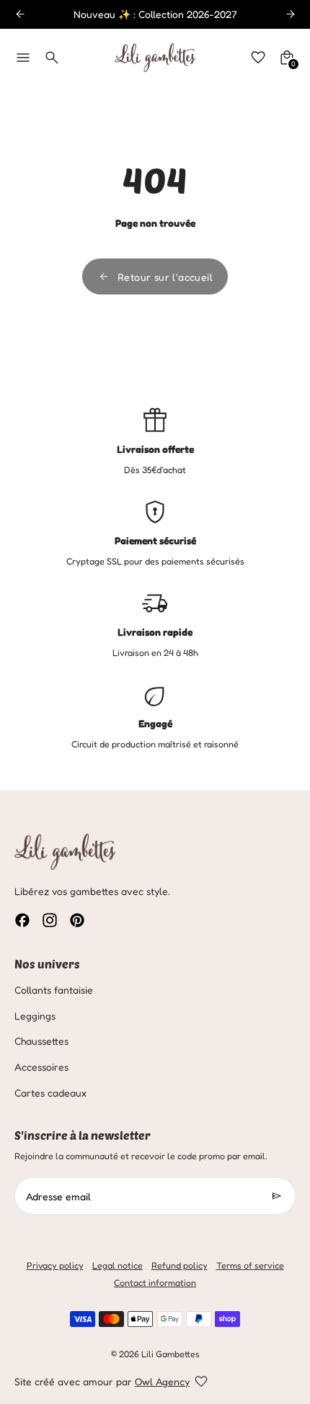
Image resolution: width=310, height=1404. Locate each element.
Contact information (155, 1282)
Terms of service (250, 1265)
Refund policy (179, 1265)
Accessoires (41, 1067)
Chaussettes (41, 1041)
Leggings (35, 1015)
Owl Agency (162, 1381)
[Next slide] (290, 14)
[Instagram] (50, 920)
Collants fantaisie (53, 990)
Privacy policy (55, 1265)
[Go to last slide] (19, 14)
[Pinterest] (77, 920)
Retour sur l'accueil (165, 277)
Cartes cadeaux (50, 1092)
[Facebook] (22, 920)
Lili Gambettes (170, 1354)
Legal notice (117, 1265)
